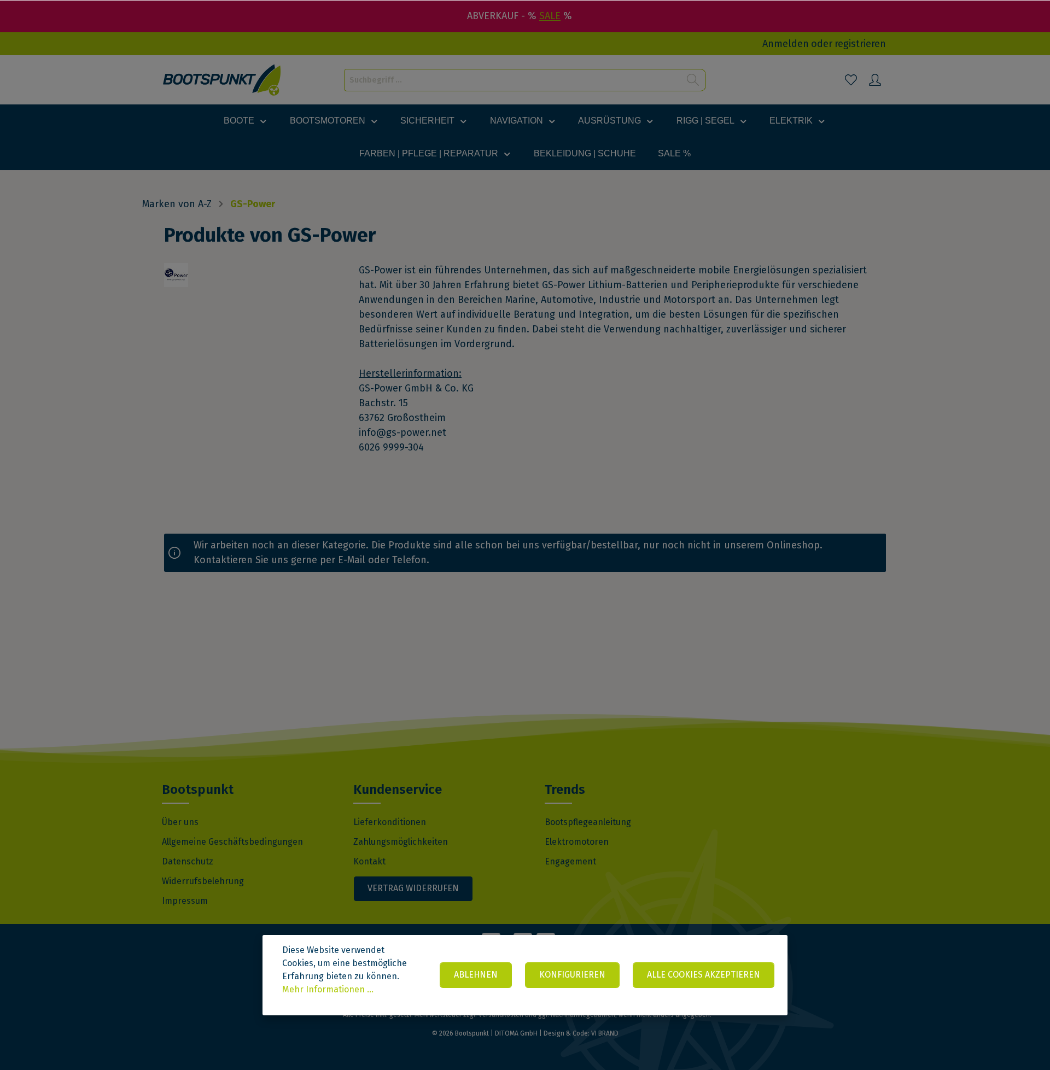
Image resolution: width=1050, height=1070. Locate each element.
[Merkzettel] (851, 80)
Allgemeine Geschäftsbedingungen (232, 842)
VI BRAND (605, 1033)
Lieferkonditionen (389, 822)
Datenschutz (187, 861)
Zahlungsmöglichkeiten (400, 842)
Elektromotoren (577, 842)
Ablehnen (476, 974)
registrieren (860, 44)
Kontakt (369, 861)
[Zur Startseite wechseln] (222, 80)
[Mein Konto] (875, 80)
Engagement (570, 861)
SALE (550, 16)
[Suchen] (693, 80)
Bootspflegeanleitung (588, 822)
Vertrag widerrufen (413, 888)
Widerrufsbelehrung (203, 881)
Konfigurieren (572, 974)
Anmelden (785, 44)
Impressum (185, 901)
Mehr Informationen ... (328, 989)
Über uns (180, 822)
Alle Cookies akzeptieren (703, 974)
